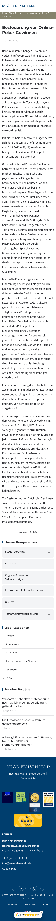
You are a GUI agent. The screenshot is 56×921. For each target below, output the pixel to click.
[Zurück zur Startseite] (18, 6)
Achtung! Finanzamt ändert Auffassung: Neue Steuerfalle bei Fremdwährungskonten (27, 741)
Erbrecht (10, 635)
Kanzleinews (12, 652)
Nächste (33, 532)
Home (4, 13)
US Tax (9, 678)
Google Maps (10, 869)
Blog (11, 13)
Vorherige (23, 532)
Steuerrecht (20, 13)
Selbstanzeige (12, 644)
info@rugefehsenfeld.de (16, 522)
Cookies (44, 904)
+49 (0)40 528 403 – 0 (14, 858)
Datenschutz (29, 904)
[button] (52, 6)
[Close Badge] (41, 912)
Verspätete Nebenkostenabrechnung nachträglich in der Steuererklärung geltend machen (25, 702)
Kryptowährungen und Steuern (21, 661)
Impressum (13, 904)
